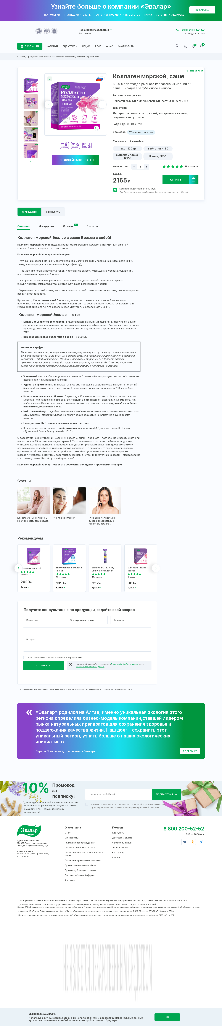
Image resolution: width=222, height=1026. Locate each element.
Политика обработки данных (80, 842)
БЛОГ (98, 46)
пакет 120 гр (127, 148)
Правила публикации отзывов (80, 870)
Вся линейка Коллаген (76, 160)
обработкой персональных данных (121, 1017)
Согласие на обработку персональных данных (85, 854)
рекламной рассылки (148, 807)
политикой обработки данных (146, 804)
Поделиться (196, 71)
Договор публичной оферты (80, 875)
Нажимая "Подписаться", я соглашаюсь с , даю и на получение (134, 806)
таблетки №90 (158, 148)
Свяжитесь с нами (122, 842)
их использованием (85, 1017)
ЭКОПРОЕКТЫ (126, 46)
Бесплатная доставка (130, 188)
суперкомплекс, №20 (127, 156)
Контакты (70, 880)
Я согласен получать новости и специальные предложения (55, 657)
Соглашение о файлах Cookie (80, 847)
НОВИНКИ (52, 46)
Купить (176, 179)
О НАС (109, 46)
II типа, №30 (158, 156)
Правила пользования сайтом (80, 865)
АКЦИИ (86, 46)
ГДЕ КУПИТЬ (70, 46)
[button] (31, 85)
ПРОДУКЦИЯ (32, 46)
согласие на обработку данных (90, 667)
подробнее (202, 10)
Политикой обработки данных (124, 664)
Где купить (118, 832)
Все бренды (118, 852)
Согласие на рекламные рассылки (83, 860)
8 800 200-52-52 (192, 30)
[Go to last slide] (30, 74)
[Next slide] (102, 104)
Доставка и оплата (122, 837)
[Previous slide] (49, 104)
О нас (68, 832)
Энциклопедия (120, 847)
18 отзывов (191, 166)
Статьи (116, 857)
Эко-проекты (72, 837)
